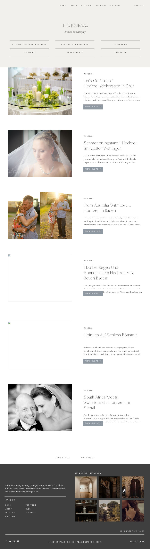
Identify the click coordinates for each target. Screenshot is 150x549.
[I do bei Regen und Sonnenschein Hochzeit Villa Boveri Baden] (40, 277)
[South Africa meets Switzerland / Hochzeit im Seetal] (40, 407)
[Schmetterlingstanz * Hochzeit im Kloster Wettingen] (40, 153)
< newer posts (62, 458)
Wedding (88, 74)
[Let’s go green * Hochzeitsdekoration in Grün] (40, 91)
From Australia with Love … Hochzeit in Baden (107, 207)
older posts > (88, 458)
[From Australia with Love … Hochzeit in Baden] (40, 215)
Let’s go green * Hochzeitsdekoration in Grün (109, 83)
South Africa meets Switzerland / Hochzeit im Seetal (107, 402)
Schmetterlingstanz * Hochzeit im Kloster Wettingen (111, 145)
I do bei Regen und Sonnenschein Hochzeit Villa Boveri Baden (109, 272)
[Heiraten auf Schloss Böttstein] (40, 345)
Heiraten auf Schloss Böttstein (111, 334)
